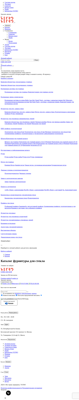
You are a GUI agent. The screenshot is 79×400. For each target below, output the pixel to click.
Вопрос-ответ (9, 7)
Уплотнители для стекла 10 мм (34, 132)
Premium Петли (10, 165)
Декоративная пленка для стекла (11, 237)
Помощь (7, 354)
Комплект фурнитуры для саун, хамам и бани (19, 112)
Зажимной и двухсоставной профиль (31, 206)
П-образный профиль (12, 206)
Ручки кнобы (9, 157)
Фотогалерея (12, 43)
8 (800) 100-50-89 (6, 272)
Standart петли (19, 165)
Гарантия (8, 6)
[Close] (14, 22)
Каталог (7, 25)
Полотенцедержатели (12, 173)
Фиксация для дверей (39, 123)
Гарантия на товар (11, 347)
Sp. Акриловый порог (70, 190)
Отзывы (7, 53)
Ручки (3, 154)
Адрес (6, 324)
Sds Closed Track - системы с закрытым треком (47, 100)
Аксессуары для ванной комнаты (12, 227)
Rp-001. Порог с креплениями (34, 190)
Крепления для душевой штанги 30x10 (24, 143)
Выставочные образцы (8, 230)
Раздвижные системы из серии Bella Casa (18, 100)
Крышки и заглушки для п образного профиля (26, 208)
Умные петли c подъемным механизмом (38, 165)
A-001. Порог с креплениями (14, 190)
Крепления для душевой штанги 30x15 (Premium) (53, 143)
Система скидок (10, 2)
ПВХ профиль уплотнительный (11, 128)
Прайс (7, 9)
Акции (7, 44)
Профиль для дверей (24, 123)
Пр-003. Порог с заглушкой (53, 190)
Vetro (6, 376)
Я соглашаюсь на (20, 293)
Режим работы (13, 312)
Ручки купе (26, 157)
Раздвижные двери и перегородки (12, 97)
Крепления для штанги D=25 (32, 145)
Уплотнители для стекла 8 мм (14, 132)
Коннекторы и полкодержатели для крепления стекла (18, 195)
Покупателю (11, 339)
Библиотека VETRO (11, 11)
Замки (7, 181)
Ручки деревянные (17, 113)
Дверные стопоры (25, 173)
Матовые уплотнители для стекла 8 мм (58, 132)
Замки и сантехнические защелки (12, 178)
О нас (6, 372)
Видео (10, 41)
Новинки (8, 29)
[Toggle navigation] (1, 16)
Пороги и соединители (8, 186)
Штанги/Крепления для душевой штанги (14, 138)
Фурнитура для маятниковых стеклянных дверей (17, 220)
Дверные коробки (41, 122)
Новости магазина (9, 295)
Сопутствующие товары (9, 234)
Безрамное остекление (8, 223)
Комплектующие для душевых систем (40, 92)
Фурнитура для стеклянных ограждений (14, 216)
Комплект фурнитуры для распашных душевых (16, 82)
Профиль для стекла (7, 203)
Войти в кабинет (6, 251)
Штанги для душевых (12, 142)
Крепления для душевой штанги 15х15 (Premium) (35, 142)
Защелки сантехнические (17, 181)
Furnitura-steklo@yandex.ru (9, 278)
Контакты (8, 51)
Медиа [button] (7, 39)
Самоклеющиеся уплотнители (53, 133)
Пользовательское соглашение (32, 388)
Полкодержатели (33, 198)
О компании (12, 32)
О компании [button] (9, 31)
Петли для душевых (7, 162)
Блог (6, 55)
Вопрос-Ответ (9, 349)
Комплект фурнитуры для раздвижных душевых (17, 85)
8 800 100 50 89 (6, 62)
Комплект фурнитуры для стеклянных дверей (20, 122)
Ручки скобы (18, 157)
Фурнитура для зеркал (8, 213)
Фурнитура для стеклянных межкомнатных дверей (17, 118)
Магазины (8, 378)
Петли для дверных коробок (56, 122)
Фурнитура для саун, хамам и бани (12, 108)
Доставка (8, 4)
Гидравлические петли (58, 165)
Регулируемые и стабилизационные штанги (15, 150)
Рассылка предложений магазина (29, 295)
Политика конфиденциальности (11, 388)
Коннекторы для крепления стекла (16, 198)
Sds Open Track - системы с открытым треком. (45, 102)
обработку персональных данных (26, 293)
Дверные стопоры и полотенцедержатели (14, 170)
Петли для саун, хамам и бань (45, 112)
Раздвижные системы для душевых (12, 89)
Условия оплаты (10, 344)
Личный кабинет (6, 58)
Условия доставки (10, 345)
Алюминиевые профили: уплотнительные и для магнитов (24, 133)
